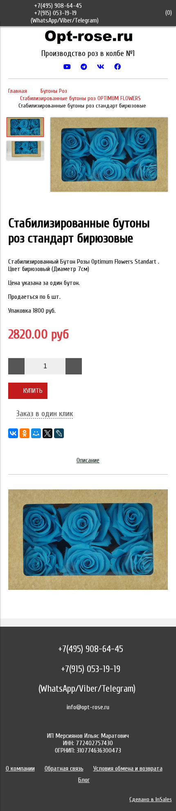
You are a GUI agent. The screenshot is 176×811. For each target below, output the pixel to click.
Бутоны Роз (54, 90)
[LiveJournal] (59, 433)
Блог (84, 780)
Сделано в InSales (150, 799)
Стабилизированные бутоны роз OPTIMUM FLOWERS (80, 98)
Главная (17, 90)
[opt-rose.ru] (88, 39)
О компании (20, 768)
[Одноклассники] (24, 433)
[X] (47, 433)
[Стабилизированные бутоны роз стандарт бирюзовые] (109, 155)
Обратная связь (64, 768)
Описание (88, 460)
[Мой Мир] (36, 433)
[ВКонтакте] (13, 433)
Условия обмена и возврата (127, 768)
